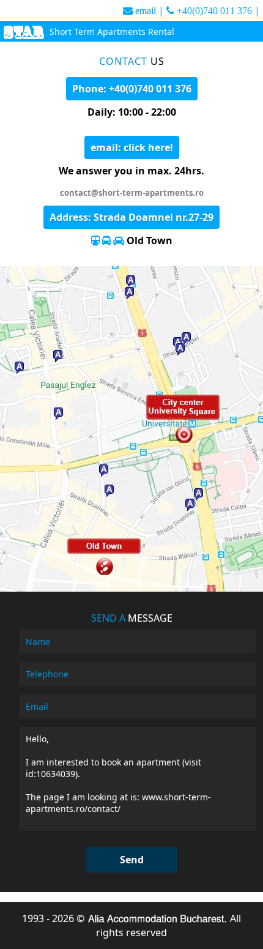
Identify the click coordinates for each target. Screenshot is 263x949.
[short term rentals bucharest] (23, 34)
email (145, 10)
